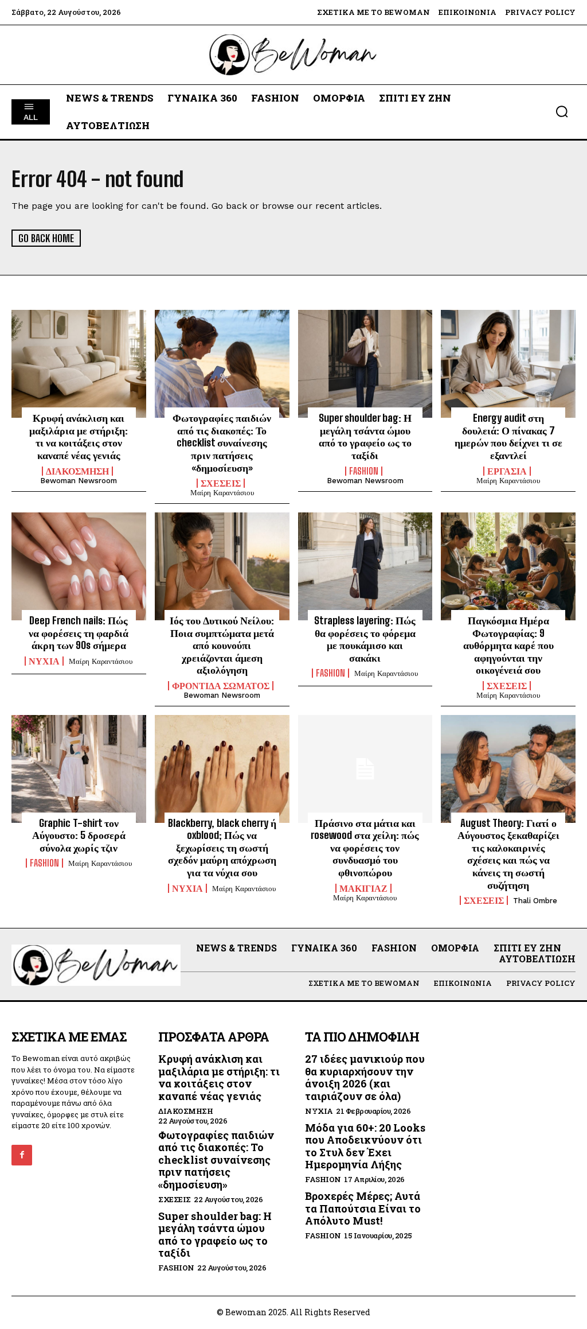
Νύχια (44, 661)
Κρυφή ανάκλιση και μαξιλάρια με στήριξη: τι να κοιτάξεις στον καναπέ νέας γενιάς (78, 436)
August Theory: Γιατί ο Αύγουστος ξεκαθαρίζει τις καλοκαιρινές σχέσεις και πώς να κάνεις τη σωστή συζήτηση (508, 854)
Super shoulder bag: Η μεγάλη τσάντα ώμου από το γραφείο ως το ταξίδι (365, 436)
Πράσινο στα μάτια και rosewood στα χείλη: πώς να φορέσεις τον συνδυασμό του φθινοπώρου (365, 848)
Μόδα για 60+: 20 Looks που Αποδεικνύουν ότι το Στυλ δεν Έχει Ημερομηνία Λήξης (365, 1146)
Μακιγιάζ (363, 888)
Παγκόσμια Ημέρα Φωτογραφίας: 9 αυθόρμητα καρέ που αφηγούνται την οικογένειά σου (508, 645)
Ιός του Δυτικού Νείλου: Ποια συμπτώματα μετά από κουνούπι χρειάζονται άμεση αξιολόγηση (222, 645)
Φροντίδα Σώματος (220, 685)
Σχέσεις (221, 483)
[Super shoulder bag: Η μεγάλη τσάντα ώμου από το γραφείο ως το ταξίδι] (365, 364)
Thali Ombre (535, 900)
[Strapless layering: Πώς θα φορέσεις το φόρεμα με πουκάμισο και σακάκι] (365, 566)
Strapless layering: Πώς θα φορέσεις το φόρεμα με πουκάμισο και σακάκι (365, 639)
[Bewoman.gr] (293, 55)
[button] (562, 111)
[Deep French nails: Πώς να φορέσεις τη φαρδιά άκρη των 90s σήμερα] (78, 566)
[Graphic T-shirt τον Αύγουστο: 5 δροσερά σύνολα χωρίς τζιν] (78, 769)
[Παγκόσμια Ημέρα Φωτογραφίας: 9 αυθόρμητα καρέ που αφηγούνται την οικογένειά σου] (508, 566)
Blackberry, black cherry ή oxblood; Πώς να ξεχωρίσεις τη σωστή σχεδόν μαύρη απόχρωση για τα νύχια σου (222, 848)
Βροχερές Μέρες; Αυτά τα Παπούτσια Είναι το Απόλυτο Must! (363, 1208)
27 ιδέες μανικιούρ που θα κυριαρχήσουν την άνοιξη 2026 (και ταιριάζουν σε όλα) (365, 1077)
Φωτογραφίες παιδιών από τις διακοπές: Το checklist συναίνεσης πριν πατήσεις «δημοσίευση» (222, 442)
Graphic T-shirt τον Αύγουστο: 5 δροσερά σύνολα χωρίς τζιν (79, 835)
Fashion (363, 471)
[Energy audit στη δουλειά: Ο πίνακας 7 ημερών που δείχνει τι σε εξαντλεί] (508, 364)
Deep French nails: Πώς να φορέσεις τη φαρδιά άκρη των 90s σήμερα (78, 632)
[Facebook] (21, 1155)
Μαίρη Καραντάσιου (222, 492)
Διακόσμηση (77, 471)
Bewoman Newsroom (78, 480)
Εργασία (507, 471)
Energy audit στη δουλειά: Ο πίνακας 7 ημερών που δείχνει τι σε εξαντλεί (508, 436)
